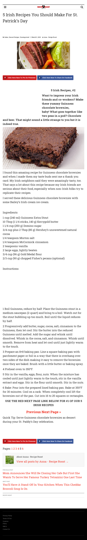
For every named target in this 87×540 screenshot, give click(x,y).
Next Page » (51, 412)
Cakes (6, 37)
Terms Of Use (7, 518)
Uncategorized (24, 37)
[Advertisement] (44, 30)
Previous (33, 412)
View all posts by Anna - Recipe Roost (42, 461)
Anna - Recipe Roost (50, 37)
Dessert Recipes (14, 37)
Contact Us (6, 529)
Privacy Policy (7, 516)
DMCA (5, 526)
